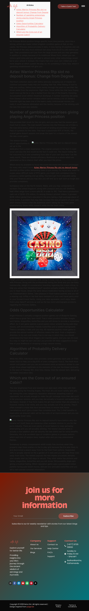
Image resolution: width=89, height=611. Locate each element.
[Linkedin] (19, 583)
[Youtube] (23, 583)
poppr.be (30, 607)
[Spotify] (27, 583)
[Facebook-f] (14, 583)
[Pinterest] (31, 583)
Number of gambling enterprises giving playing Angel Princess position (30, 18)
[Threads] (35, 583)
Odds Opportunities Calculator (29, 23)
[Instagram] (10, 583)
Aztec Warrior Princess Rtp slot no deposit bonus (55, 167)
